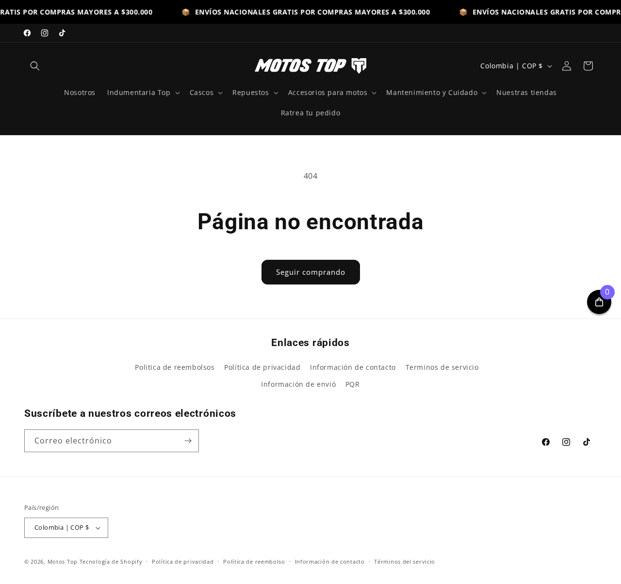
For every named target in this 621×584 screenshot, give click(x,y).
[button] (35, 66)
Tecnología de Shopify (111, 561)
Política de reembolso (254, 561)
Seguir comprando (310, 272)
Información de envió (298, 384)
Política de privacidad (262, 367)
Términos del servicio (404, 561)
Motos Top (63, 561)
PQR (352, 384)
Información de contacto (353, 367)
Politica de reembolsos (174, 367)
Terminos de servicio (442, 367)
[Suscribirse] (187, 440)
